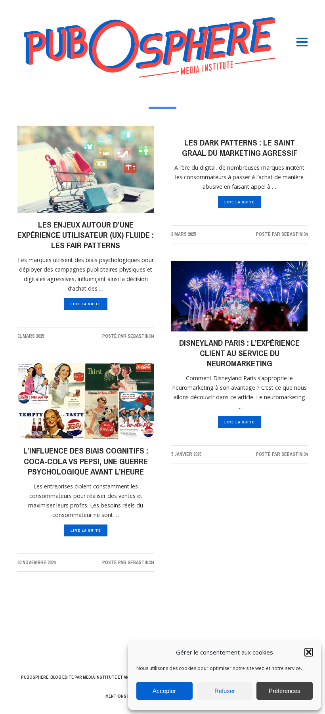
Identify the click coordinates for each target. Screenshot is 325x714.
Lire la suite (86, 303)
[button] (309, 652)
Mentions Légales (124, 696)
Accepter (164, 690)
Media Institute (100, 677)
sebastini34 (141, 336)
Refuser (224, 690)
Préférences (284, 690)
